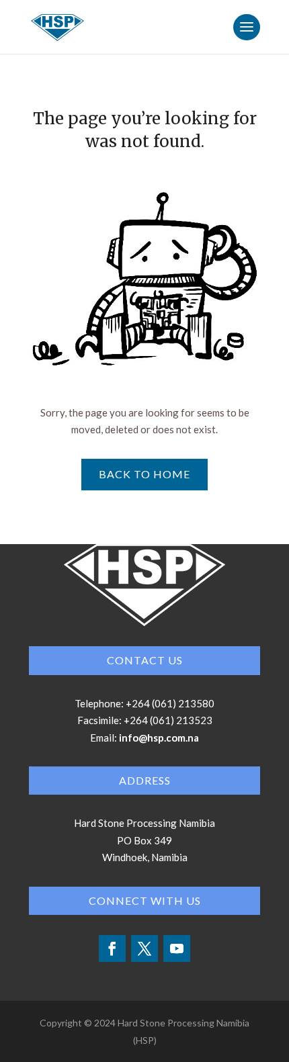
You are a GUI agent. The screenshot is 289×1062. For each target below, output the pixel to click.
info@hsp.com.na (159, 738)
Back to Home (144, 474)
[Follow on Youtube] (176, 948)
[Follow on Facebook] (112, 948)
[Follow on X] (144, 948)
